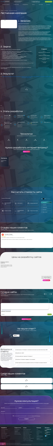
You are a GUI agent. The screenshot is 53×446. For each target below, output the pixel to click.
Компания (39, 427)
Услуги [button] (33, 4)
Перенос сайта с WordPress (27, 434)
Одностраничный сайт (4, 429)
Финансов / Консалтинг (6, 311)
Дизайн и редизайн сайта (27, 429)
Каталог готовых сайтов (26, 319)
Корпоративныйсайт (7, 277)
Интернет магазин (4, 434)
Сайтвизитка (32, 264)
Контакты (47, 427)
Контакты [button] (48, 4)
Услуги (24, 427)
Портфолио (41, 4)
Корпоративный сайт (4, 433)
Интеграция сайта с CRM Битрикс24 (28, 438)
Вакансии (38, 433)
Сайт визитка (3, 430)
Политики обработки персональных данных (40, 436)
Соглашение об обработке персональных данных (40, 439)
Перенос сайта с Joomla (26, 435)
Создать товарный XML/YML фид (28, 440)
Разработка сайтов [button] (5, 4)
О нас (37, 429)
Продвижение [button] (25, 4)
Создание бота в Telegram (27, 439)
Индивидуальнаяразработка (34, 277)
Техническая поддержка (16, 431)
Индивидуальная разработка (5, 435)
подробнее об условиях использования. (26, 444)
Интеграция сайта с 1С (26, 430)
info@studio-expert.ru (47, 432)
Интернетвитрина (45, 264)
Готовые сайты (16, 4)
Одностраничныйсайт (21, 264)
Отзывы (38, 434)
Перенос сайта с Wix (26, 433)
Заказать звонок (26, 151)
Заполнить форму (46, 280)
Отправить (26, 418)
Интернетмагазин (19, 277)
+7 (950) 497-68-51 (36, 1)
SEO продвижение (17, 429)
